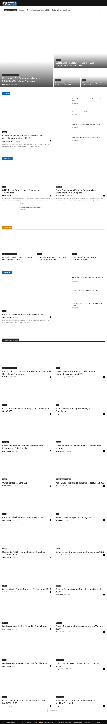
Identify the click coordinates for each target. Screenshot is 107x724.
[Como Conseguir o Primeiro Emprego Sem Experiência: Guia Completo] (80, 175)
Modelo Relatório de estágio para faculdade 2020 (86, 290)
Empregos (58, 186)
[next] (101, 10)
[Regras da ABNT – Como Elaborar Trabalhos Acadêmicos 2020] (63, 282)
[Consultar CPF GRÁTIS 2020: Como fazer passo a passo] (80, 648)
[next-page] (7, 151)
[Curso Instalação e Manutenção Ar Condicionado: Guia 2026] (67, 78)
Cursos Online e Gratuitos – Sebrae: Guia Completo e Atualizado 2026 (22, 137)
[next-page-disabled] (7, 220)
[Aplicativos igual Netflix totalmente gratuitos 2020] (80, 468)
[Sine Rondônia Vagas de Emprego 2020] (9, 211)
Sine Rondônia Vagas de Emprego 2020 (30, 207)
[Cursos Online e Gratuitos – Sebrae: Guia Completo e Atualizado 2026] (80, 56)
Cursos (58, 80)
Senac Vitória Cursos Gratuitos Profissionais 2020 (86, 138)
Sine (84, 80)
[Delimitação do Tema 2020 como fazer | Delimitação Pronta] (63, 308)
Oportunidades (60, 660)
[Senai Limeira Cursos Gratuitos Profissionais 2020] (63, 129)
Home (23, 722)
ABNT (4, 311)
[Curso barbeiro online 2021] (63, 116)
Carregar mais (53, 710)
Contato (35, 722)
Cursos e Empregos (7, 141)
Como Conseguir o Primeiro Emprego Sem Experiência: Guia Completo (76, 191)
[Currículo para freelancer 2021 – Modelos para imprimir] (80, 431)
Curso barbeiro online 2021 (79, 112)
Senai (57, 548)
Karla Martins (6, 377)
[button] (101, 3)
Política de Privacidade (64, 722)
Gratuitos (58, 622)
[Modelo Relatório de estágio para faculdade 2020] (63, 295)
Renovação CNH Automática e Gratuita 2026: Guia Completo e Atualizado (44, 10)
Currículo (58, 442)
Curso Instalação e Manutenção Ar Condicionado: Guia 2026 (84, 258)
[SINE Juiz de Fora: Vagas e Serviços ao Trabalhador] (94, 78)
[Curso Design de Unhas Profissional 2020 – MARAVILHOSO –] (26, 686)
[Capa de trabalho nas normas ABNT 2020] (26, 294)
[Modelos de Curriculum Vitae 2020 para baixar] (26, 611)
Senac (4, 585)
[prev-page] (3, 151)
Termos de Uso (96, 722)
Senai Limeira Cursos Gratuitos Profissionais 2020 (86, 125)
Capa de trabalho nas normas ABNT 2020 (22, 314)
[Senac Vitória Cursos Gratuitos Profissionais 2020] (63, 142)
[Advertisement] (53, 27)
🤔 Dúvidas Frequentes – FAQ (47, 722)
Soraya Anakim (6, 195)
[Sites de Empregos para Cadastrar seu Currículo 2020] (80, 574)
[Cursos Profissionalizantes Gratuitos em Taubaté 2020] (80, 611)
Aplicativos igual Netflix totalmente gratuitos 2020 (80, 483)
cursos (6, 93)
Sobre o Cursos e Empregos (81, 722)
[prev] (98, 10)
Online (58, 60)
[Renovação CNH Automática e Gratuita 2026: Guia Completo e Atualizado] (26, 65)
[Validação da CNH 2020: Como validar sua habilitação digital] (80, 686)
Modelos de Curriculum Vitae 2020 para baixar (24, 626)
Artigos (29, 722)
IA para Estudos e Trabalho (10, 75)
